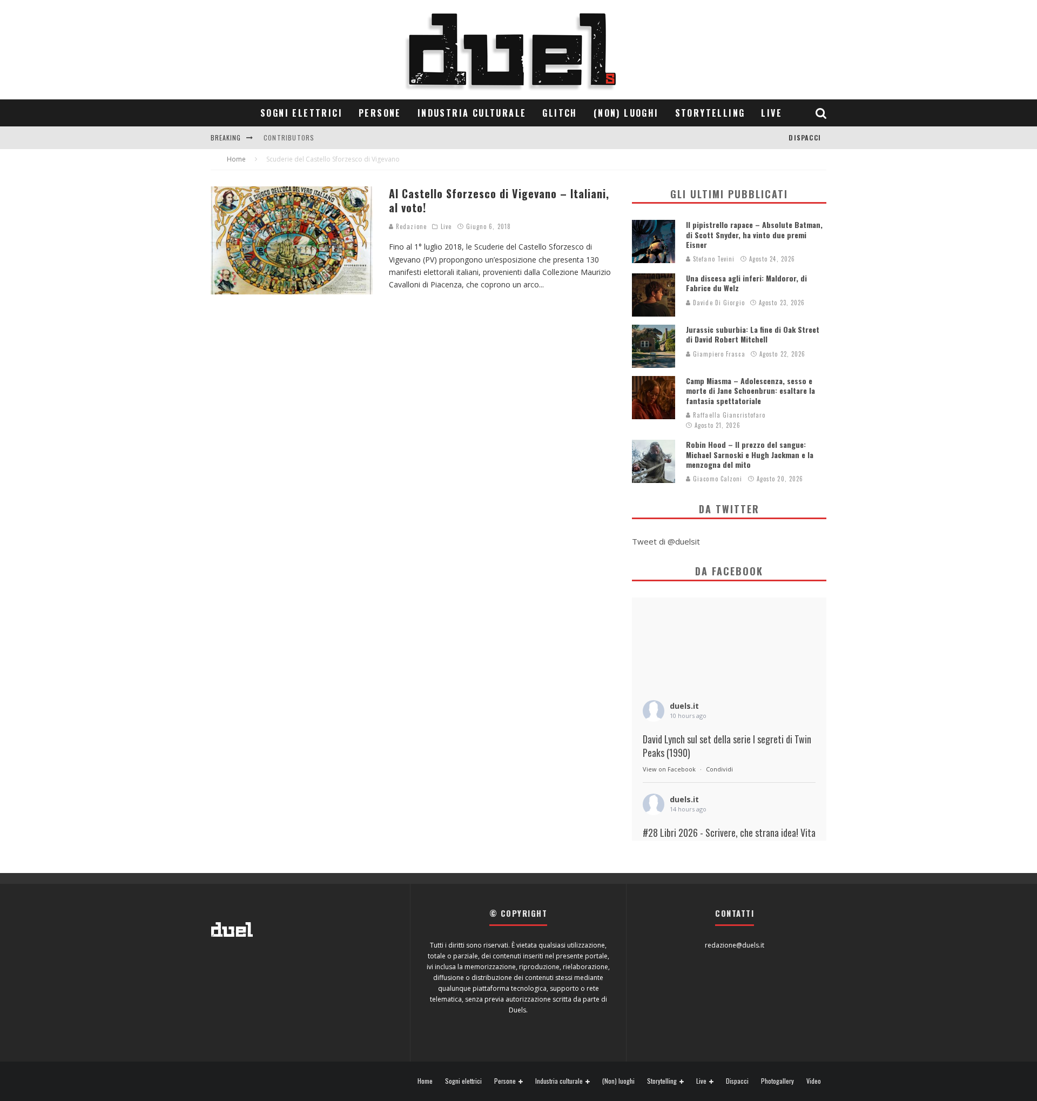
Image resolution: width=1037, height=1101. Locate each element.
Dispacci (805, 137)
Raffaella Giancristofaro (728, 415)
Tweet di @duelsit (666, 541)
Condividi (719, 769)
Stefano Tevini (713, 258)
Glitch (559, 112)
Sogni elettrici (301, 112)
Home (425, 1081)
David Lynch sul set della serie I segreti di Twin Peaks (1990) (727, 746)
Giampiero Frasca (718, 354)
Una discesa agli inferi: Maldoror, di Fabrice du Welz (746, 282)
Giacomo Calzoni (717, 478)
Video (813, 1081)
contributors (289, 137)
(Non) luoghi (626, 112)
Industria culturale (472, 112)
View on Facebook (669, 769)
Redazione (410, 226)
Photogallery (777, 1081)
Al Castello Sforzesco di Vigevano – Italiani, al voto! (499, 200)
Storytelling (710, 112)
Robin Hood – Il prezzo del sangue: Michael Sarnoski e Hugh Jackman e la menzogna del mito (749, 454)
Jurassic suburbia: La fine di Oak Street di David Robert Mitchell (752, 334)
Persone (380, 112)
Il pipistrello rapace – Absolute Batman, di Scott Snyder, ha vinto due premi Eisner (754, 234)
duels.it (684, 706)
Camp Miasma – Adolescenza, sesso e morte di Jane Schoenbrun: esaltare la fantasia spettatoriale (750, 390)
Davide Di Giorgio (718, 302)
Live (771, 112)
